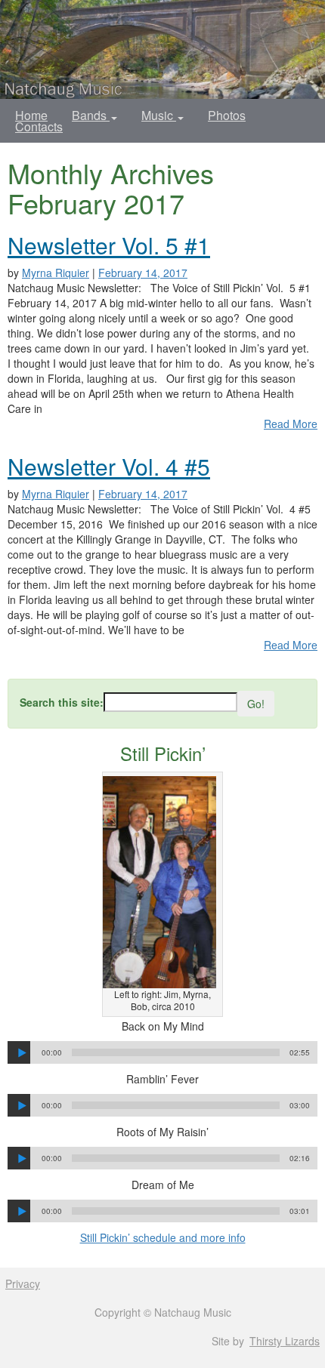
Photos (227, 115)
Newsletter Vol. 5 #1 (109, 245)
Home (31, 115)
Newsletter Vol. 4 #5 (109, 466)
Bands (91, 115)
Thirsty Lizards (284, 1340)
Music (158, 115)
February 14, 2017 (142, 272)
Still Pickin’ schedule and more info (163, 1237)
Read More (290, 423)
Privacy (22, 1283)
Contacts (39, 126)
